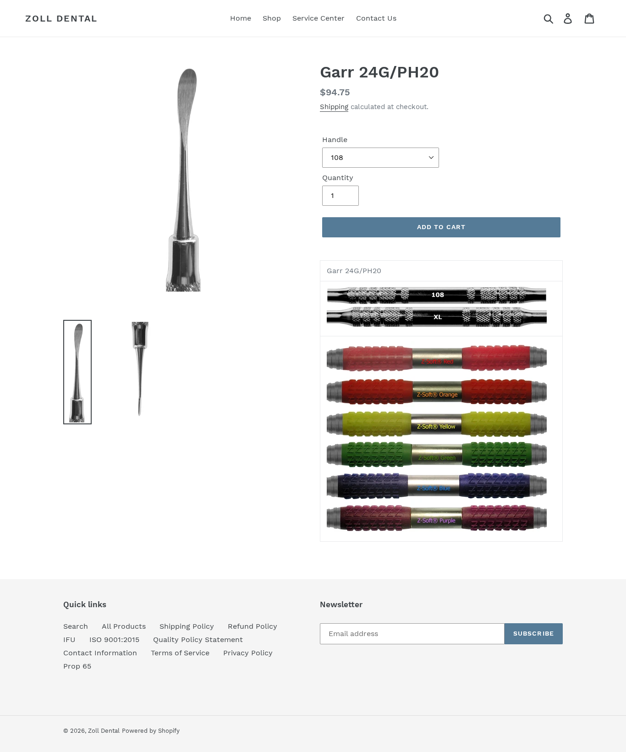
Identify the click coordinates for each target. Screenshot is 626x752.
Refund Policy (252, 626)
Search (75, 626)
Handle (334, 139)
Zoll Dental (61, 18)
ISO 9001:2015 (114, 639)
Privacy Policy (248, 652)
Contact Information (100, 652)
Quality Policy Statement (198, 639)
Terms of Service (180, 652)
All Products (124, 626)
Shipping (334, 107)
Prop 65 (77, 666)
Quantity (337, 177)
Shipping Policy (186, 626)
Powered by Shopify (151, 730)
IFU (69, 639)
